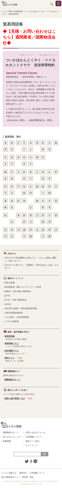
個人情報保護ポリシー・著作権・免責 (17, 477)
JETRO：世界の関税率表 (16, 299)
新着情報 (7, 441)
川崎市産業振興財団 (14, 312)
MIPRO (8, 304)
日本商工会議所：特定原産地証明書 (21, 308)
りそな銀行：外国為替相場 (17, 317)
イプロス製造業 (12, 321)
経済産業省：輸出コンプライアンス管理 (23, 287)
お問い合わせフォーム (35, 432)
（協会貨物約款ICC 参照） (40, 120)
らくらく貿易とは (8, 473)
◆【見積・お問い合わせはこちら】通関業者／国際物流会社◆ (29, 36)
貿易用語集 (10, 336)
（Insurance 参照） (16, 120)
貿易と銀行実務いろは (15, 398)
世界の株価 (10, 282)
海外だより (10, 357)
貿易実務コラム (12, 343)
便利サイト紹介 (32, 441)
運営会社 (23, 473)
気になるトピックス (12, 436)
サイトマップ (31, 445)
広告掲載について (33, 436)
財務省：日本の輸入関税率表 (18, 291)
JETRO (7, 295)
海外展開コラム (12, 350)
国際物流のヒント (13, 379)
